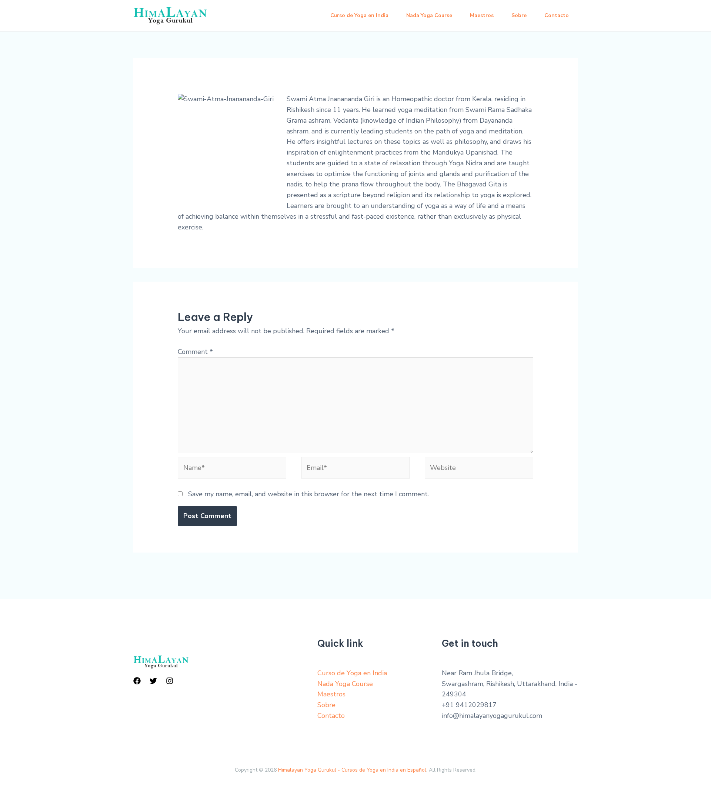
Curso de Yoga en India (359, 15)
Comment (195, 351)
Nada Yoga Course (429, 15)
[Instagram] (169, 681)
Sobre (519, 15)
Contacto (556, 15)
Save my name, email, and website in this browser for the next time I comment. (308, 494)
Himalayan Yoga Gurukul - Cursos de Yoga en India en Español (352, 769)
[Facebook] (137, 681)
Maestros (482, 15)
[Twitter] (153, 681)
